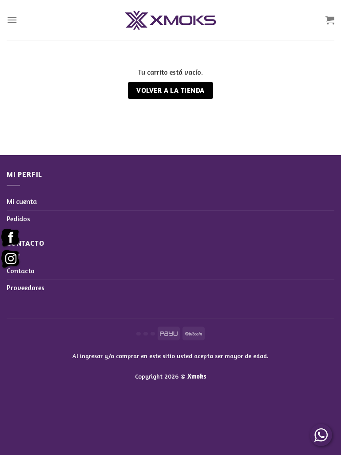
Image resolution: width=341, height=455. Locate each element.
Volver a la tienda (170, 90)
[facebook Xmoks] (10, 238)
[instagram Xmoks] (10, 259)
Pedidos (18, 218)
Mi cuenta (22, 201)
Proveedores (25, 287)
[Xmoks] (170, 20)
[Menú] (12, 20)
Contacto (21, 270)
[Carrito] (329, 20)
